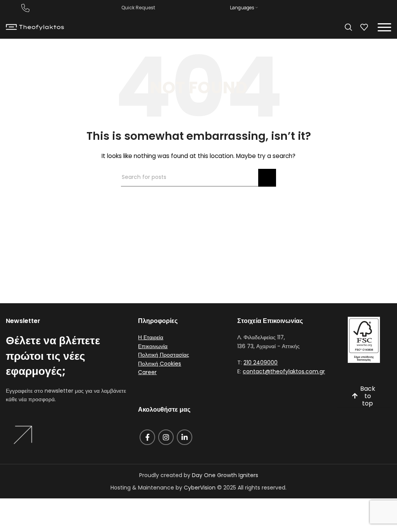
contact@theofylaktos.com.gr (284, 371)
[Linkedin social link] (184, 437)
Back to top (367, 396)
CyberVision (200, 487)
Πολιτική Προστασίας (163, 355)
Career (147, 372)
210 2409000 (260, 362)
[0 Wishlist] (364, 27)
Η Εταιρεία (150, 337)
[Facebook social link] (147, 437)
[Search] (348, 27)
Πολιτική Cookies (159, 364)
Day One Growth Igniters (225, 475)
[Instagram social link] (166, 437)
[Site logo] (35, 27)
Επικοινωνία (152, 346)
